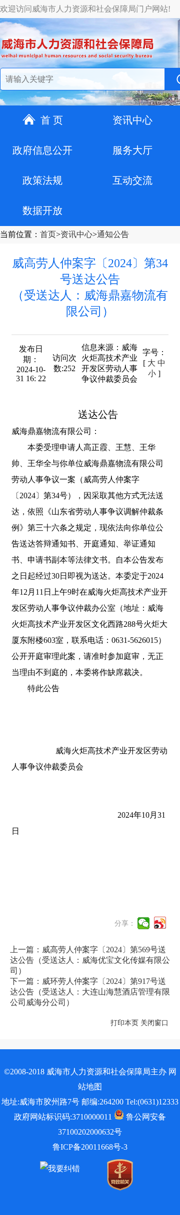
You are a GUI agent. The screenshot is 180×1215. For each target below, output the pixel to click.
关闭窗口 (154, 1023)
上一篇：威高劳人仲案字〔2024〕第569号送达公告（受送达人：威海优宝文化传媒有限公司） (90, 960)
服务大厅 (132, 150)
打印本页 (124, 1023)
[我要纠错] (60, 1168)
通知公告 (113, 234)
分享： (125, 923)
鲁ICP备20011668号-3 (90, 1147)
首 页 (51, 120)
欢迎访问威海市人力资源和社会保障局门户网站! (85, 9)
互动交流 (132, 180)
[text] (80, 79)
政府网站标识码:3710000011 (63, 1117)
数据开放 (42, 210)
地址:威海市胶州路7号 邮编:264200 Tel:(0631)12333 (90, 1101)
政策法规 (42, 180)
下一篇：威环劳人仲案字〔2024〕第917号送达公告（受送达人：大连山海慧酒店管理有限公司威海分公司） (90, 992)
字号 (150, 352)
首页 (48, 234)
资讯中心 (132, 120)
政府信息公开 (42, 150)
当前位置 (16, 234)
